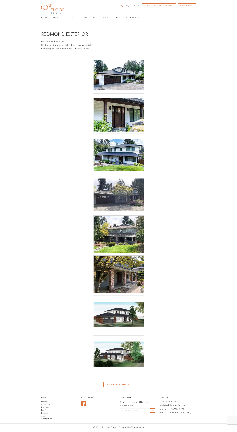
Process (72, 17)
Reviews (105, 17)
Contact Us (132, 17)
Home (44, 17)
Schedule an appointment (159, 6)
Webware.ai (137, 427)
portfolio (89, 17)
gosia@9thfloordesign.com (173, 405)
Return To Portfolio (119, 385)
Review (45, 413)
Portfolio (45, 410)
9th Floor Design (110, 427)
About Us (58, 17)
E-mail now (186, 6)
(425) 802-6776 (131, 6)
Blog (118, 17)
